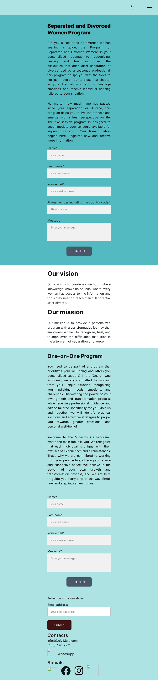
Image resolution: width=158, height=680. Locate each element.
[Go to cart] (132, 7)
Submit (59, 625)
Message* (54, 551)
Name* (52, 148)
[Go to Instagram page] (79, 670)
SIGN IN (79, 251)
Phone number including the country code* (78, 202)
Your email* (55, 184)
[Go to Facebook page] (66, 670)
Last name (54, 515)
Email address (57, 605)
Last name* (55, 166)
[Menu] (149, 7)
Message (53, 220)
